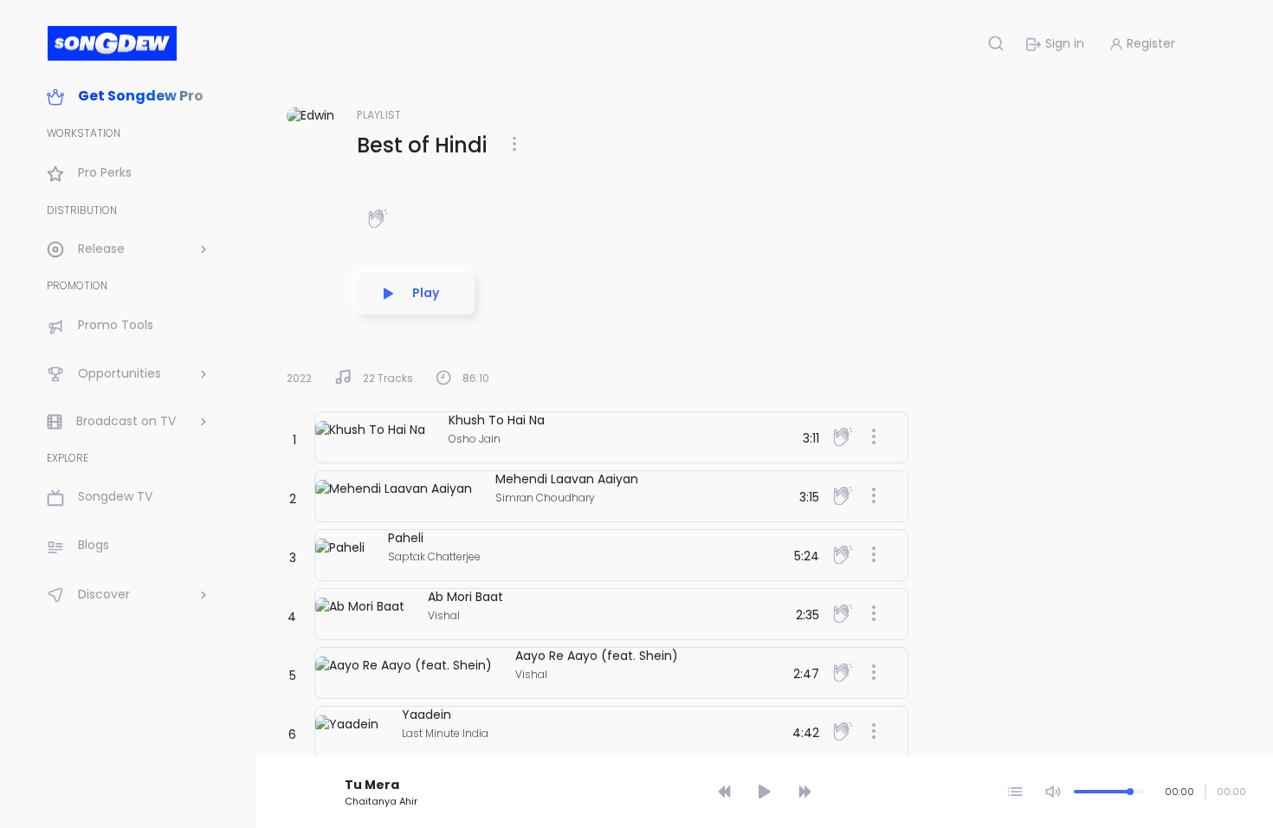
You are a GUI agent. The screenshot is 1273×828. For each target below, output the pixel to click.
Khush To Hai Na (497, 420)
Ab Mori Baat (465, 596)
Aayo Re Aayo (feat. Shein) (596, 655)
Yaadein (426, 714)
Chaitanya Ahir (381, 801)
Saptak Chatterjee (434, 556)
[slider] (767, 760)
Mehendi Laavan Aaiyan (566, 479)
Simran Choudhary (545, 497)
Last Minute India (445, 733)
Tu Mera (372, 784)
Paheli (405, 538)
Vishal (444, 615)
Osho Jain (475, 438)
